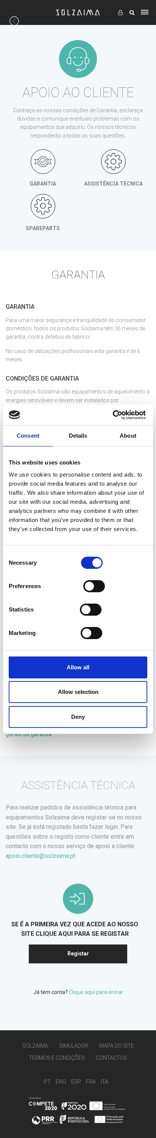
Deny (78, 717)
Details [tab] (78, 435)
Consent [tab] (28, 435)
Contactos (111, 1058)
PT (47, 1082)
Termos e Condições (57, 1058)
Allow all (78, 667)
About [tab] (128, 435)
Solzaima (35, 1046)
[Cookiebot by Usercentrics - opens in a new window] (113, 415)
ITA (104, 1082)
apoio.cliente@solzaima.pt (40, 855)
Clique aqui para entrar (96, 992)
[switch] (94, 586)
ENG (61, 1082)
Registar (78, 954)
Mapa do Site (116, 1046)
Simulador (73, 1046)
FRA (91, 1082)
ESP (76, 1082)
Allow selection (78, 692)
